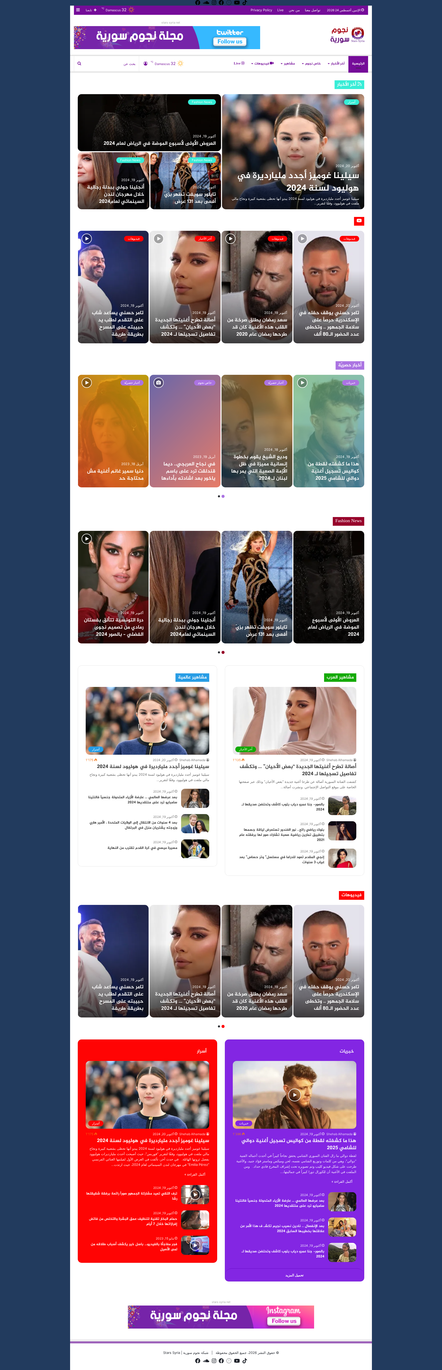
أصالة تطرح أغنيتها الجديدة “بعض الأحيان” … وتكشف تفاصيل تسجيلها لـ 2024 (185, 327)
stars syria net (170, 22)
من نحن (294, 10)
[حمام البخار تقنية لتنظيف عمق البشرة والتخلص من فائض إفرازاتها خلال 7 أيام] (195, 1220)
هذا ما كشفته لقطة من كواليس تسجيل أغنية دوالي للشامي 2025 (333, 471)
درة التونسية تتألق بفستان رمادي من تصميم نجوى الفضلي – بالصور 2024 (113, 627)
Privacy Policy (261, 10)
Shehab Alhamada (339, 760)
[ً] (349, 35)
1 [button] (223, 496)
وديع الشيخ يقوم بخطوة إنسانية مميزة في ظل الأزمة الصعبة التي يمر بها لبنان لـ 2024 (259, 468)
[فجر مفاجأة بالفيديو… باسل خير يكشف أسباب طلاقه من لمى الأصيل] (195, 1245)
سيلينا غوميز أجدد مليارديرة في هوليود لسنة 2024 (298, 182)
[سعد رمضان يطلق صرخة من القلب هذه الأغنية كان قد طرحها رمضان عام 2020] (257, 287)
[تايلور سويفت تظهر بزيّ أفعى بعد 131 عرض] (185, 180)
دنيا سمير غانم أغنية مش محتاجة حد (115, 475)
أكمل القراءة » (342, 1181)
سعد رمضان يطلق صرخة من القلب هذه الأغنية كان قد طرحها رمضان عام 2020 (257, 327)
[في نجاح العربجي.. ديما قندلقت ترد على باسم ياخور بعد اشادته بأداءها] (185, 431)
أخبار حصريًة (275, 383)
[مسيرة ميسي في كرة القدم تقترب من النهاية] (195, 849)
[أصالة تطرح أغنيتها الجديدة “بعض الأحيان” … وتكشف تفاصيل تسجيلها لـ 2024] (185, 287)
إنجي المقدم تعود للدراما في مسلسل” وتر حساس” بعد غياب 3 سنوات (281, 859)
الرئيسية (358, 64)
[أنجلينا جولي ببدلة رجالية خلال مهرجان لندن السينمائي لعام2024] (113, 180)
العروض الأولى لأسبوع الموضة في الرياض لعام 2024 (160, 143)
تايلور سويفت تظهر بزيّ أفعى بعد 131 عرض (190, 198)
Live (280, 10)
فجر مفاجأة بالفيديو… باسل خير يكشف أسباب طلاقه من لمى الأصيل (134, 1246)
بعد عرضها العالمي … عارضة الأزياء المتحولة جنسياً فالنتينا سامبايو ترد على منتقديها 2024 (132, 799)
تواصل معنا (313, 10)
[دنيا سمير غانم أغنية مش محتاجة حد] (113, 431)
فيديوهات (262, 64)
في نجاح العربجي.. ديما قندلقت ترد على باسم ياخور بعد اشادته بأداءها (188, 471)
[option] (221, 151)
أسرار (351, 102)
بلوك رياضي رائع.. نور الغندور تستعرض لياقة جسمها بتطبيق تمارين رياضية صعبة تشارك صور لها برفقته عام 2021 (281, 835)
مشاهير (289, 64)
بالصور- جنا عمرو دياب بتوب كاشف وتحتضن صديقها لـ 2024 (282, 807)
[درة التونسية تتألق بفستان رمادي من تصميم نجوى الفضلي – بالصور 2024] (113, 587)
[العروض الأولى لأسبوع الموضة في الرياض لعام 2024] (149, 122)
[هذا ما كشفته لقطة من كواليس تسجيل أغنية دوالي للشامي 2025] (328, 431)
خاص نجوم (313, 64)
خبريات (350, 383)
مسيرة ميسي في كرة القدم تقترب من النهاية (142, 848)
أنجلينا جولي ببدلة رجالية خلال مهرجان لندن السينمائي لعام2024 (115, 194)
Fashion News (202, 102)
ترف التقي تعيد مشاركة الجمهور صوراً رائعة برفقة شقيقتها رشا (131, 1196)
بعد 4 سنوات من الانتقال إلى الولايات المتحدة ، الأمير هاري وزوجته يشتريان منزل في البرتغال (133, 825)
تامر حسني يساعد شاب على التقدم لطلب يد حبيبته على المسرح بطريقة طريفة (117, 324)
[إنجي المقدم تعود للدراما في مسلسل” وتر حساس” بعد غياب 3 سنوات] (342, 858)
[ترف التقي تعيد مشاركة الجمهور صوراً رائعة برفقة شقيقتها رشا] (195, 1194)
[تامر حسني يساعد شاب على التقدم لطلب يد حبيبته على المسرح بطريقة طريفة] (113, 287)
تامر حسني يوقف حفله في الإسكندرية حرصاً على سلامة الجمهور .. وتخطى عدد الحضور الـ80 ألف (329, 324)
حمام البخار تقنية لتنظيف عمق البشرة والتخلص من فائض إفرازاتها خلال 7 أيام (133, 1221)
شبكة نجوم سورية (195, 1353)
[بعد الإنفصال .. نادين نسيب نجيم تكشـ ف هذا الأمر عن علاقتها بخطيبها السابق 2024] (342, 1227)
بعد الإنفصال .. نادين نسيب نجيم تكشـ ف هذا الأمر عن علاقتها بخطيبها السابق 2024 (282, 1228)
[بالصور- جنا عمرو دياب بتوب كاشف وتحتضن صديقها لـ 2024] (342, 805)
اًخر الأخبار (338, 64)
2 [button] (219, 496)
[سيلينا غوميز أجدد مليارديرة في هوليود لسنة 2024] (293, 151)
